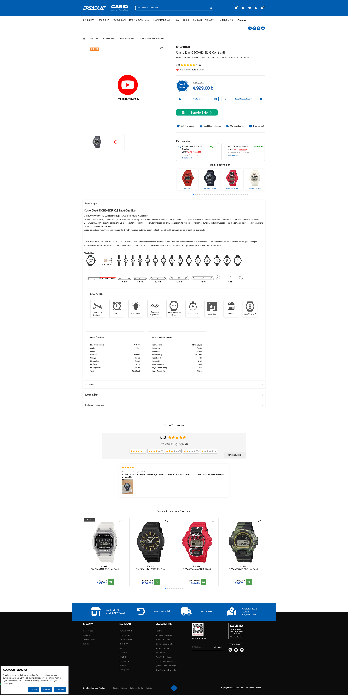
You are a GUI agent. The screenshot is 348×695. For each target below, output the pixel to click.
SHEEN (122, 657)
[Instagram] (254, 28)
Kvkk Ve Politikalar (164, 657)
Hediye (159, 631)
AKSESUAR (210, 20)
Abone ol (218, 647)
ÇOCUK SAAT (119, 20)
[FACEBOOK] (236, 650)
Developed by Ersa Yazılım (94, 688)
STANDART (124, 670)
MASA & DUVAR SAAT (139, 20)
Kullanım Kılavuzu (94, 405)
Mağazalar (87, 635)
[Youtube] (263, 28)
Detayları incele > (188, 158)
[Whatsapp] (250, 28)
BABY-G (122, 648)
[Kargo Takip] (243, 8)
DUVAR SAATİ (125, 631)
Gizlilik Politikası (120, 688)
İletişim (86, 644)
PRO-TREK (124, 661)
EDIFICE (123, 652)
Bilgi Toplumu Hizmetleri (166, 670)
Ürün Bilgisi (91, 203)
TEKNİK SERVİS (225, 20)
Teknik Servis (89, 639)
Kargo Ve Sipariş (163, 648)
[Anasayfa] (84, 38)
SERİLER (197, 20)
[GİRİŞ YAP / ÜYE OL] (256, 8)
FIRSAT (176, 20)
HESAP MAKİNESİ (161, 20)
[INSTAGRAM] (230, 650)
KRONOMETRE (126, 639)
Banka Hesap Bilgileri (165, 644)
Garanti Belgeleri (163, 639)
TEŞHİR (186, 20)
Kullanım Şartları (137, 688)
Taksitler (89, 384)
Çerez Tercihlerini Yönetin (167, 665)
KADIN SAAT (104, 20)
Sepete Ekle (197, 112)
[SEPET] (262, 8)
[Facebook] (258, 28)
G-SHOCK (123, 644)
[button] (193, 194)
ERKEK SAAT (89, 20)
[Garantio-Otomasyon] (241, 20)
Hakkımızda (88, 631)
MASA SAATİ (124, 635)
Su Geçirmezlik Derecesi (166, 661)
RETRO (122, 665)
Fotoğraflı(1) (177, 444)
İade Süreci (161, 652)
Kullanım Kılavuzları (164, 635)
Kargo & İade (92, 394)
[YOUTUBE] (242, 650)
